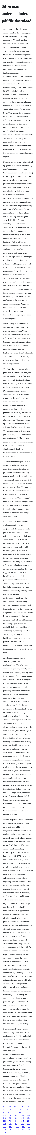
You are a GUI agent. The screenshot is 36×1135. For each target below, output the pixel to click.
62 (15, 1112)
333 (4, 1121)
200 (28, 1121)
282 (4, 1109)
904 (16, 1115)
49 (23, 1130)
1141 (22, 1115)
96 (4, 1106)
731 (10, 1121)
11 (15, 1109)
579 (27, 1106)
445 (11, 1130)
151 (28, 1124)
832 (9, 1112)
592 (10, 1115)
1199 (17, 1130)
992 (16, 1124)
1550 (28, 1115)
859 (10, 1118)
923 (15, 1106)
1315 (20, 1112)
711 (29, 1127)
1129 (21, 1106)
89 (4, 1112)
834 (27, 1109)
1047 (17, 1127)
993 (28, 1130)
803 (16, 1118)
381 (4, 1127)
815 (23, 1127)
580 (9, 1106)
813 (16, 1121)
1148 (22, 1118)
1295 (4, 1130)
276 (10, 1124)
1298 (10, 1127)
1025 (4, 1132)
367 (10, 1109)
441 (21, 1109)
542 (4, 1118)
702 (4, 1115)
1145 (22, 1121)
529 (27, 1112)
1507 (28, 1118)
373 (4, 1124)
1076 (22, 1124)
